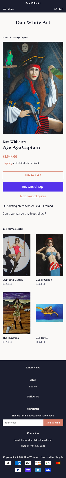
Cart (60, 9)
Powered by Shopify (52, 457)
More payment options (33, 196)
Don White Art (33, 23)
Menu (10, 9)
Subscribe (53, 422)
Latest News (33, 367)
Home (5, 37)
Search (33, 386)
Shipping (7, 163)
